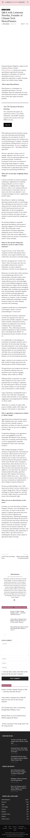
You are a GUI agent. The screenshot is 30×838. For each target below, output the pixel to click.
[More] (18, 27)
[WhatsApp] (14, 27)
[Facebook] (3, 27)
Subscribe (7, 125)
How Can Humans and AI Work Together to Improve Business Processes (18, 788)
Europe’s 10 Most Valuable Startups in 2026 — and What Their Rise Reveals (17, 613)
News (6, 826)
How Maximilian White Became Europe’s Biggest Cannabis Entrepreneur (18, 771)
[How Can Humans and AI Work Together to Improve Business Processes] (6, 788)
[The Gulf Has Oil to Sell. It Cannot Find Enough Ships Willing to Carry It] (6, 629)
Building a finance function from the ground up (19, 779)
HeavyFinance (7, 70)
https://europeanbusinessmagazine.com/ (15, 576)
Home (3, 7)
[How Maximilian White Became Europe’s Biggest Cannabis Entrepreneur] (6, 772)
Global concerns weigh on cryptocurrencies (22, 557)
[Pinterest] (10, 27)
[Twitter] (6, 27)
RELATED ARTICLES (7, 607)
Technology (20, 828)
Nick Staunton (6, 23)
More (15, 830)
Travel (15, 828)
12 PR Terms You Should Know (8, 557)
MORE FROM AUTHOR (20, 607)
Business (8, 7)
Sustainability (21, 826)
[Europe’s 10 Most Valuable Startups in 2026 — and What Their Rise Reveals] (6, 613)
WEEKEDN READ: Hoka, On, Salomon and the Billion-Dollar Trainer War (19, 758)
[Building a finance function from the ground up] (6, 780)
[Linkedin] (15, 600)
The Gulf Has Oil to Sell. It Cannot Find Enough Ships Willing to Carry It (19, 628)
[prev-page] (3, 635)
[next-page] (5, 635)
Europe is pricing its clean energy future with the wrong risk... (19, 741)
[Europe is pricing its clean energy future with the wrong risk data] (6, 741)
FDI (25, 828)
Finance (10, 828)
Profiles (8, 9)
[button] (2, 2)
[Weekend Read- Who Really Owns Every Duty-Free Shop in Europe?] (6, 750)
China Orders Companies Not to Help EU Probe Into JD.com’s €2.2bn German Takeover (18, 620)
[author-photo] (15, 572)
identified (17, 145)
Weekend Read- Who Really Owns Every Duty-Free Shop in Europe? (19, 749)
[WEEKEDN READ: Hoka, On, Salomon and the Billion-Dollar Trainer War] (6, 758)
